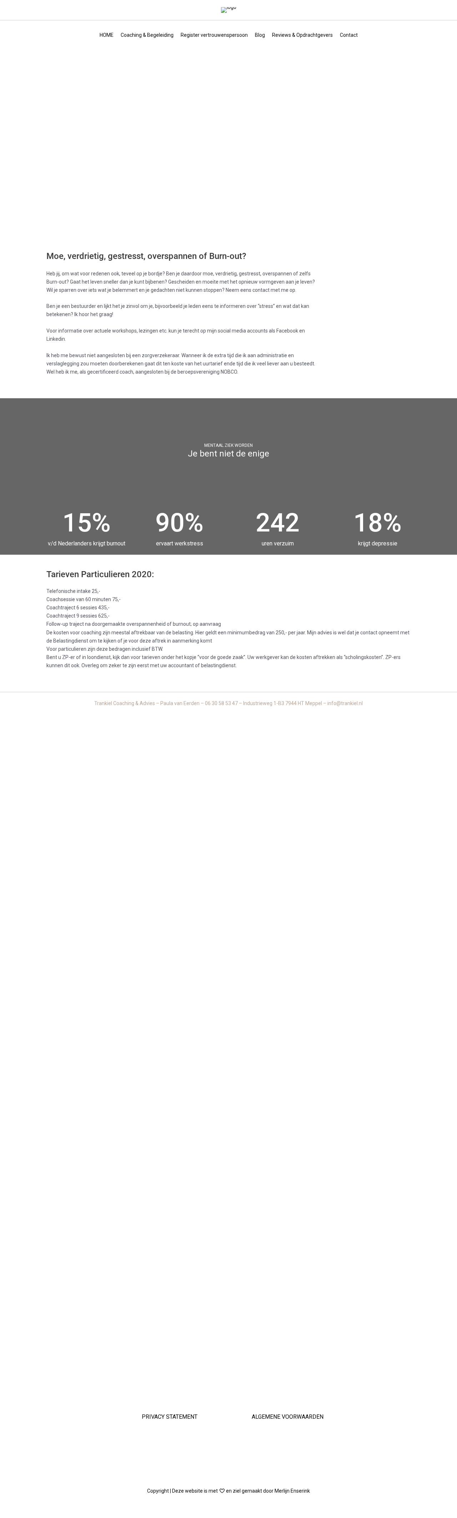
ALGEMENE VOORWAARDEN (287, 1416)
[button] (228, 1454)
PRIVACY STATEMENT (169, 1416)
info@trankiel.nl (345, 703)
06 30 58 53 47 (222, 703)
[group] (86, 529)
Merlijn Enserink (292, 1491)
